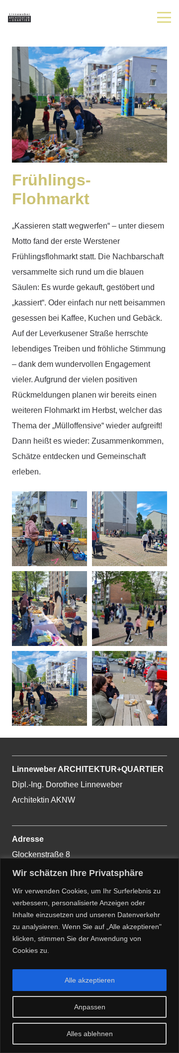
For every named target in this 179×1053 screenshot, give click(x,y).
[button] (164, 17)
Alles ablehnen (90, 1034)
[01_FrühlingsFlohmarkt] (49, 528)
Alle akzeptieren (90, 980)
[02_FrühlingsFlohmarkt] (129, 528)
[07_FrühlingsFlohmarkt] (129, 608)
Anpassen (89, 1007)
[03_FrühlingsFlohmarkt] (49, 608)
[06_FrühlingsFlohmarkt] (49, 688)
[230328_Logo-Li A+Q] (19, 17)
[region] (89, 955)
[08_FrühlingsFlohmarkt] (129, 688)
